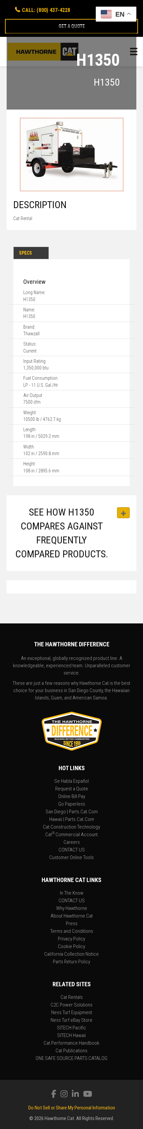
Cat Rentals (72, 997)
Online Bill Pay (71, 796)
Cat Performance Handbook (71, 1043)
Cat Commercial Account (71, 835)
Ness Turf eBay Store (71, 1020)
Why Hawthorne (71, 908)
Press (71, 924)
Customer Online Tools (71, 857)
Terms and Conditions (71, 931)
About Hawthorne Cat (72, 916)
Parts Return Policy (71, 962)
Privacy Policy (71, 939)
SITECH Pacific (71, 1028)
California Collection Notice (71, 954)
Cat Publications (71, 1051)
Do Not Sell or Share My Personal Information (71, 1108)
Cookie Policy (71, 946)
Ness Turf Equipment (71, 1012)
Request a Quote (71, 789)
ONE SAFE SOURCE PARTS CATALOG (71, 1058)
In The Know (71, 893)
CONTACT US (72, 850)
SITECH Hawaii (71, 1035)
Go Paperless (71, 804)
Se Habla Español (71, 781)
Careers (72, 842)
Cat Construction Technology (71, 827)
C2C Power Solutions (71, 1005)
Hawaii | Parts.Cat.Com (71, 819)
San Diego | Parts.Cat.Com (72, 812)
